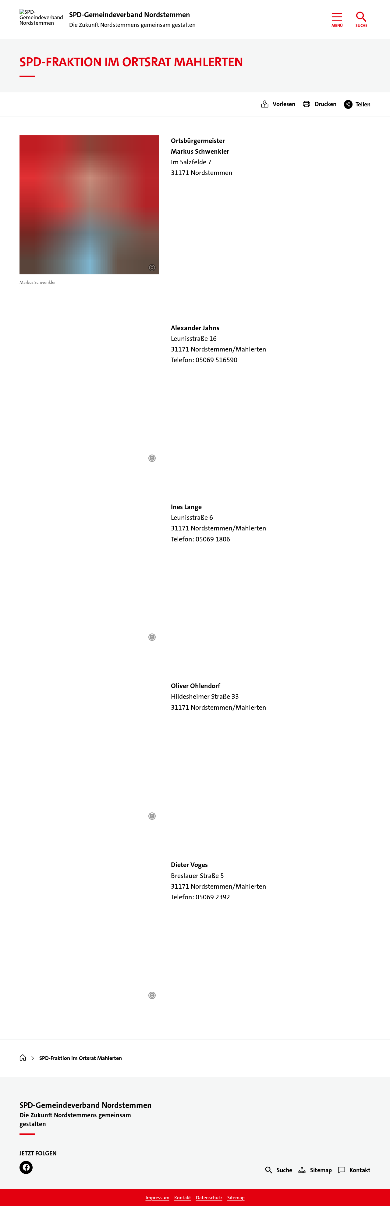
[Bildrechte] (152, 267)
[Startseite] (23, 1058)
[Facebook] (26, 1167)
